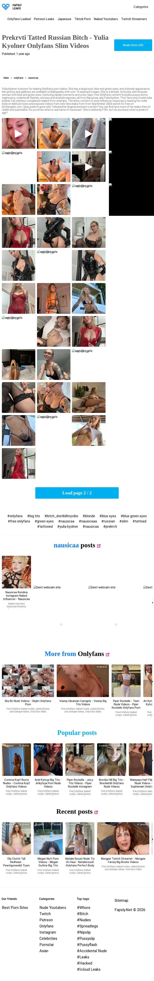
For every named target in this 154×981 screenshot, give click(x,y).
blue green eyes (135, 516)
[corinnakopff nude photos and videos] (16, 759)
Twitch (45, 914)
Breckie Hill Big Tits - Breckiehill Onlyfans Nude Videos (112, 783)
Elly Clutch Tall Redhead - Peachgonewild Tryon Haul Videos (16, 863)
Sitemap (121, 900)
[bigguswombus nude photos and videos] (123, 838)
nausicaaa (89, 521)
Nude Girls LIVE (133, 45)
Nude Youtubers (52, 907)
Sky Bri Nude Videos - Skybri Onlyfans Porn (28, 702)
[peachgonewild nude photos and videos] (16, 838)
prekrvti (111, 526)
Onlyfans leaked (19, 19)
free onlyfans (20, 521)
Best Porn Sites (15, 907)
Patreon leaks (44, 19)
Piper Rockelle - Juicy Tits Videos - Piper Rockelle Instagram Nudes (80, 785)
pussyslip (87, 938)
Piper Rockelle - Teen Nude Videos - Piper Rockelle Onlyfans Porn (126, 704)
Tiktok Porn (82, 19)
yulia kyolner (69, 526)
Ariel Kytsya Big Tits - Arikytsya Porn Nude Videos (48, 783)
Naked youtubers (106, 19)
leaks (84, 957)
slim (125, 521)
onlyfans (16, 516)
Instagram (47, 932)
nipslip (85, 932)
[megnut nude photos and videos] (48, 838)
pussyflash (88, 944)
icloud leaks (89, 969)
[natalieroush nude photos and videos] (79, 838)
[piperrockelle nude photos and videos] (126, 680)
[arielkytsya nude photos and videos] (48, 759)
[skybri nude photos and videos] (28, 680)
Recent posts (74, 811)
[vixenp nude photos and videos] (83, 680)
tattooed (46, 526)
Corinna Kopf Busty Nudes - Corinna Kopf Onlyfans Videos (16, 783)
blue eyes (109, 516)
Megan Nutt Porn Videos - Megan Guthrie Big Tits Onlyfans (48, 863)
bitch (83, 914)
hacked (85, 963)
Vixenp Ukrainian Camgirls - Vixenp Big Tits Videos (82, 702)
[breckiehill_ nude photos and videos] (111, 759)
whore (84, 907)
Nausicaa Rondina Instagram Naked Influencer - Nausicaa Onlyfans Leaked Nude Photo (16, 599)
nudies (85, 920)
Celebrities (48, 938)
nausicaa (67, 521)
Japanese (64, 19)
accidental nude (93, 951)
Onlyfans (91, 653)
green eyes (45, 521)
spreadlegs (88, 926)
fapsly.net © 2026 (130, 910)
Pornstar (46, 944)
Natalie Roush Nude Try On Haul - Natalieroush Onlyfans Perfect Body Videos (79, 863)
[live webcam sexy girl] (60, 602)
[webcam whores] (60, 625)
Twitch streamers (134, 19)
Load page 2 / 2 (77, 492)
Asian (43, 951)
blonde (90, 516)
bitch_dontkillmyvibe (62, 516)
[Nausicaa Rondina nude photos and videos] (16, 572)
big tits (34, 516)
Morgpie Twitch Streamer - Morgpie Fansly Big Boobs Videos (123, 860)
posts (88, 545)
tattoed (140, 521)
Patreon (46, 920)
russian (109, 521)
